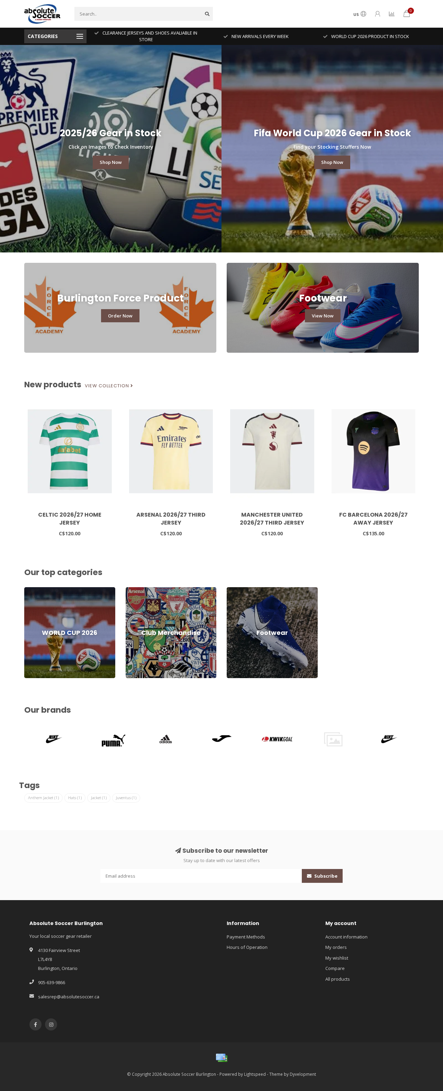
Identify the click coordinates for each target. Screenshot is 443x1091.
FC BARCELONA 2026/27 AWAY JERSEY (373, 519)
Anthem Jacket (43, 797)
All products (337, 979)
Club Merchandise (145, 590)
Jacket (99, 797)
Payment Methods (246, 937)
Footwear (236, 590)
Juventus (126, 797)
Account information (346, 937)
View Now (323, 316)
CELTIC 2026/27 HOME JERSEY (69, 519)
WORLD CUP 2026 (42, 590)
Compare (335, 968)
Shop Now (111, 162)
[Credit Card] (221, 1058)
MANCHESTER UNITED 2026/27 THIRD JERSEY (272, 519)
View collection (107, 385)
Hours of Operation (247, 947)
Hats (75, 797)
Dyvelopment (303, 1074)
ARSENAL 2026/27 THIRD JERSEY (171, 519)
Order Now (120, 316)
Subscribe (325, 876)
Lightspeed (255, 1074)
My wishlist (336, 958)
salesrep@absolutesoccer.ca (68, 996)
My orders (336, 947)
